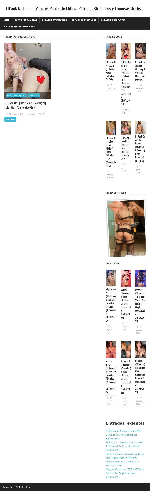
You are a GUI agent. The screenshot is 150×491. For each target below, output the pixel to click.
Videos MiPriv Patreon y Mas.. (20, 26)
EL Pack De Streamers (84, 20)
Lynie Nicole (34, 95)
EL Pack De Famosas (26, 20)
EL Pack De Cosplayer (113, 20)
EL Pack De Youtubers (54, 20)
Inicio (6, 20)
